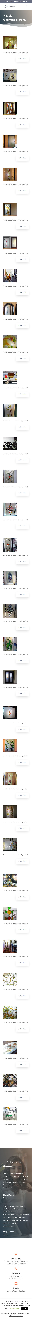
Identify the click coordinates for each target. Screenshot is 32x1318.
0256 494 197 (9, 1)
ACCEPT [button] (24, 1308)
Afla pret (22, 59)
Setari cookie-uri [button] (14, 1308)
